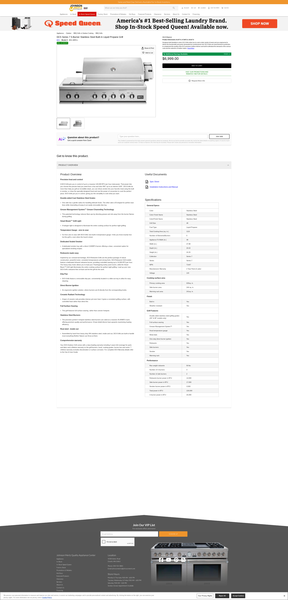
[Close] (284, 595)
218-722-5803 (118, 566)
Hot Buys (132, 14)
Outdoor (68, 33)
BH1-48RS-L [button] (73, 40)
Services (167, 14)
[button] (182, 8)
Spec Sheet (154, 182)
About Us (176, 14)
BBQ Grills (99, 33)
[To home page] (78, 8)
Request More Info (198, 81)
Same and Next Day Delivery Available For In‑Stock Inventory (144, 2)
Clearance (157, 14)
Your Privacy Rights (205, 596)
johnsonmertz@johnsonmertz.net (123, 569)
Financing (196, 14)
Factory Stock (103, 14)
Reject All (222, 596)
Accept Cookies (238, 596)
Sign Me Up (173, 534)
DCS (58, 40)
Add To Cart (197, 66)
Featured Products (144, 14)
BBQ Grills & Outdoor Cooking (83, 33)
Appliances (64, 14)
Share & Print (149, 48)
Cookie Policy (47, 597)
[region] (144, 596)
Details (226, 54)
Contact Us (186, 14)
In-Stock (73, 14)
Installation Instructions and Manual (164, 187)
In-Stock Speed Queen (87, 14)
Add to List (149, 53)
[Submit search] (173, 8)
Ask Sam (219, 136)
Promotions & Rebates (118, 14)
